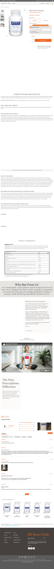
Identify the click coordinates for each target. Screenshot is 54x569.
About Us (13, 559)
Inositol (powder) (7, 515)
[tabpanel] (27, 466)
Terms (34, 559)
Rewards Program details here (14, 525)
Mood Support (6, 7)
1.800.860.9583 (3, 0)
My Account (37, 0)
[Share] (7, 564)
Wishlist (42, 0)
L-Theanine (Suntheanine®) (47, 516)
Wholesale (38, 559)
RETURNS (16, 535)
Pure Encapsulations (36, 12)
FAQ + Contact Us (26, 559)
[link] (29, 548)
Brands (42, 3)
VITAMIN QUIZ (7, 532)
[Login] (50, 0)
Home (2, 7)
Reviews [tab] (4, 433)
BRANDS (6, 542)
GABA (17, 515)
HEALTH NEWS (17, 539)
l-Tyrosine (27, 515)
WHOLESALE (16, 542)
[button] (52, 1)
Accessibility (43, 559)
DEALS (5, 535)
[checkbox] (29, 437)
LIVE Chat (27, 339)
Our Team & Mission (18, 559)
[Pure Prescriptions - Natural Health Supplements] (27, 3)
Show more (27, 494)
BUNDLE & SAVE (7, 537)
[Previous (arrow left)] (1, 567)
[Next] (24, 23)
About (47, 3)
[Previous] (7, 23)
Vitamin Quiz (4, 3)
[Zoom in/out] (1, 564)
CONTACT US (16, 537)
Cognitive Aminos (37, 515)
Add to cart (43, 40)
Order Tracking (46, 0)
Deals (9, 3)
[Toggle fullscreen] (4, 564)
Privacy (31, 559)
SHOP (5, 539)
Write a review (50, 433)
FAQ (14, 532)
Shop (14, 3)
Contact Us (22, 339)
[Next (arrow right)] (4, 567)
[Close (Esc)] (10, 564)
